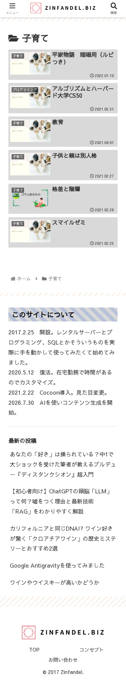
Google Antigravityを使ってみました (57, 565)
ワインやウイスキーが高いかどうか (54, 582)
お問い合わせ (63, 659)
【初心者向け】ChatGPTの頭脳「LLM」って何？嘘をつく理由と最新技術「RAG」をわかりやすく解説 (61, 501)
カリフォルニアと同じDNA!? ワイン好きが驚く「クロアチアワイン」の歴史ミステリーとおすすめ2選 (63, 538)
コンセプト (91, 649)
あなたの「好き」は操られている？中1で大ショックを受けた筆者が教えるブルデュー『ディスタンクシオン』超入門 (63, 464)
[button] (112, 614)
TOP (34, 649)
